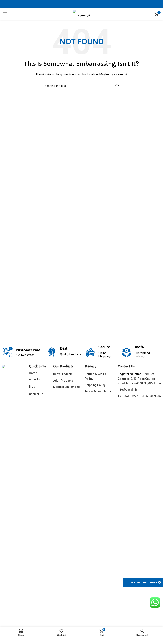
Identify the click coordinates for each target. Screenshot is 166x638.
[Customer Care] (8, 352)
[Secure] (90, 352)
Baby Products (63, 374)
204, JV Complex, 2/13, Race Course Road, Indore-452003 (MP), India (139, 378)
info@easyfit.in (128, 389)
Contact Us (36, 394)
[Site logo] (81, 13)
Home (33, 373)
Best (64, 348)
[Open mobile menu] (5, 14)
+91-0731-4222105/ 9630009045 (139, 396)
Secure (104, 347)
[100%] (126, 352)
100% (139, 347)
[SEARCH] (117, 85)
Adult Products (63, 380)
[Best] (52, 352)
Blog (32, 386)
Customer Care (28, 350)
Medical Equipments (66, 386)
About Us (35, 379)
